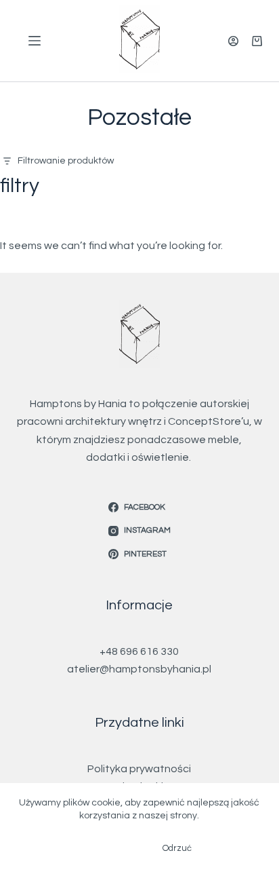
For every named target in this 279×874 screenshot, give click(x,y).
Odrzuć (177, 848)
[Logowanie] (233, 41)
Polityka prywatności (139, 768)
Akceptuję (108, 848)
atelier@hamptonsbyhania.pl (139, 669)
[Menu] (34, 41)
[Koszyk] (257, 41)
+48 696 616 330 (139, 651)
